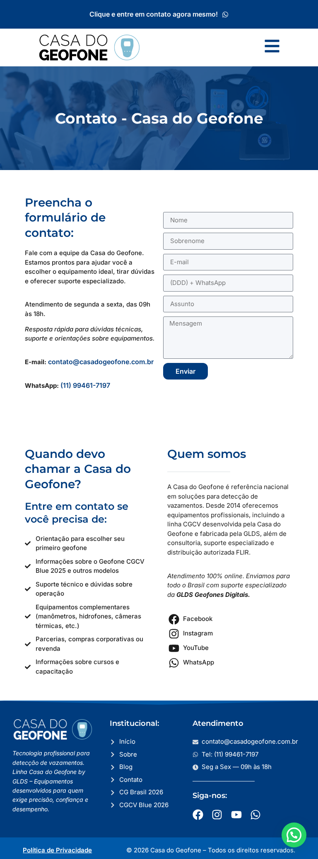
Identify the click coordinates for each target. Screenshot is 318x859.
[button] (294, 834)
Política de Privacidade (57, 850)
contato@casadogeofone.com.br (101, 362)
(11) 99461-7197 (85, 385)
